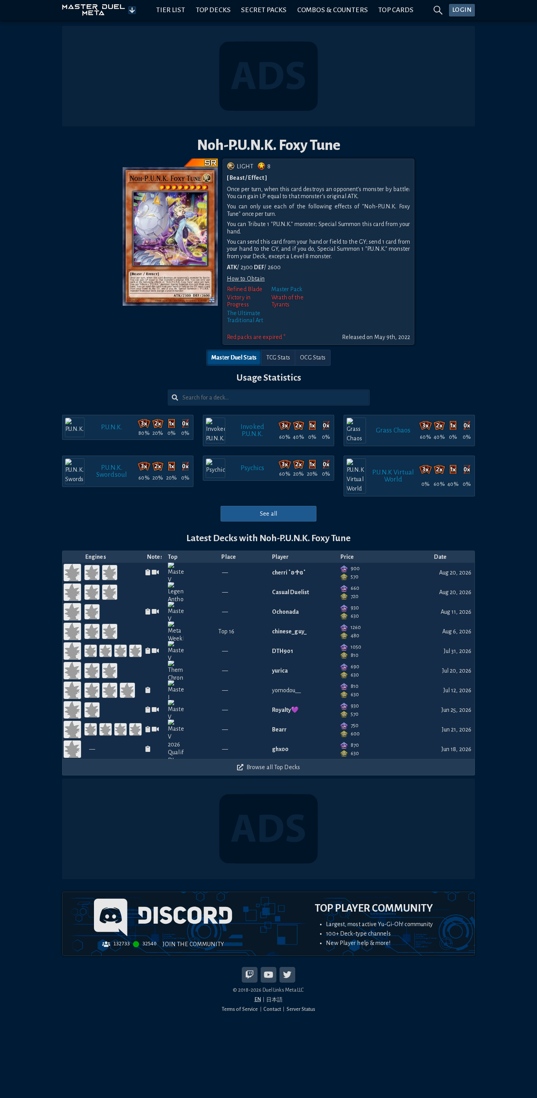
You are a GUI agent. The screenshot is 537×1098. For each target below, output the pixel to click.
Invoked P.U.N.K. (252, 430)
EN (257, 999)
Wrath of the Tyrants (287, 301)
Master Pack (287, 289)
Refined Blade (244, 289)
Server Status (301, 1009)
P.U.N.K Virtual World (393, 476)
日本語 (274, 1000)
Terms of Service (240, 1009)
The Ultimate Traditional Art (245, 316)
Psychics (253, 468)
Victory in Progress (238, 301)
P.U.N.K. (112, 427)
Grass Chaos (393, 430)
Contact (272, 1009)
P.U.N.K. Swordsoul (111, 471)
